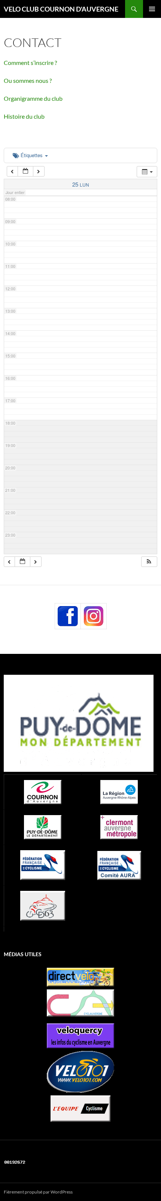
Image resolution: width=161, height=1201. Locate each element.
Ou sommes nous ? (28, 80)
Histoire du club (24, 116)
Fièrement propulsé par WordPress (38, 1192)
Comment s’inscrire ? (30, 62)
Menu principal (152, 9)
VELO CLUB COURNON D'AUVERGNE (61, 9)
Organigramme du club (33, 98)
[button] (149, 562)
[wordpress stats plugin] (15, 1161)
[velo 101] (80, 1072)
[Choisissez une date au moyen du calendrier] (25, 171)
